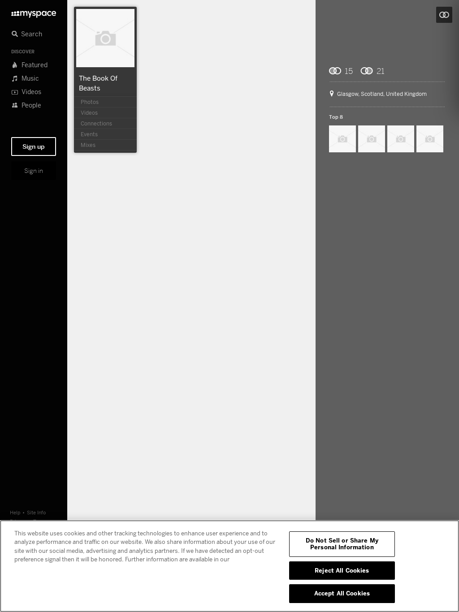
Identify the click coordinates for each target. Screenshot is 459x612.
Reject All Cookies (342, 570)
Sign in (33, 171)
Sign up (33, 146)
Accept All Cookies (342, 593)
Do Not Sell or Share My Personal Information (342, 544)
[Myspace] (33, 12)
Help (15, 512)
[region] (229, 566)
